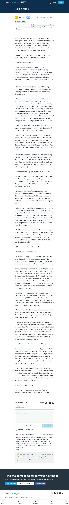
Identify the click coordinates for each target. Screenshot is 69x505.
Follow (28, 17)
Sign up (53, 2)
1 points (23, 434)
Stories (52, 503)
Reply (17, 449)
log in (31, 425)
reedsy (12, 2)
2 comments (49, 17)
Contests (35, 503)
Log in (60, 2)
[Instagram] (55, 493)
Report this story (20, 407)
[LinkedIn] (57, 493)
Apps (22, 2)
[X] (52, 493)
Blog (66, 503)
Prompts (18, 503)
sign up (24, 425)
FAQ (6, 497)
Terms (11, 497)
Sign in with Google (25, 483)
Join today (10, 483)
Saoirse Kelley (30, 434)
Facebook (39, 483)
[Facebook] (60, 493)
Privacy (16, 497)
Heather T (30, 454)
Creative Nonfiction (20, 21)
